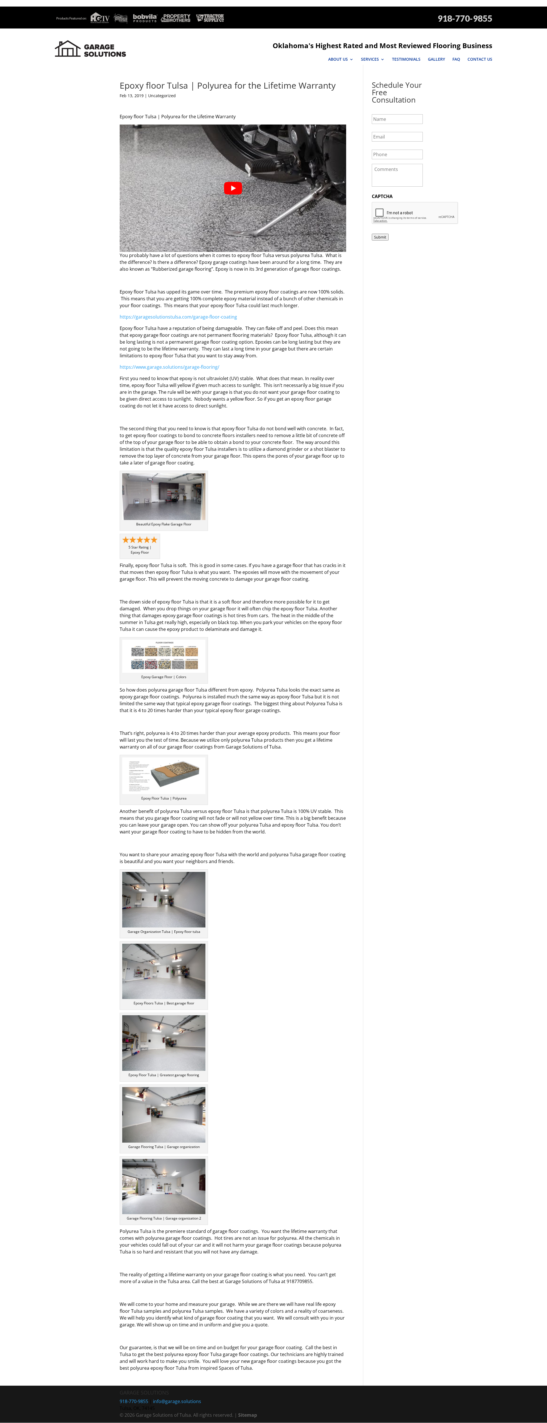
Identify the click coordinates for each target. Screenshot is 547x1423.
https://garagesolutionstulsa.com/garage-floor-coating (178, 317)
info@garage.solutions (177, 1401)
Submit (380, 237)
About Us (338, 59)
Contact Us (480, 59)
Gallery (436, 59)
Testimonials (406, 59)
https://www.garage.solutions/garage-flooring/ (169, 367)
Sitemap (247, 1415)
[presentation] (415, 213)
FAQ (456, 59)
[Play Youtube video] (233, 188)
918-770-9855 (465, 18)
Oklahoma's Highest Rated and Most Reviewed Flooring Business (382, 45)
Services (370, 59)
